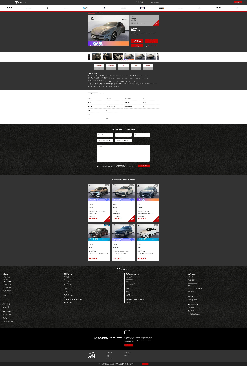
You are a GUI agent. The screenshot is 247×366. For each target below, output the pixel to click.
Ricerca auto (127, 353)
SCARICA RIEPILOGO (137, 46)
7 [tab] (123, 60)
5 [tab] (119, 60)
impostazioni (130, 364)
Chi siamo (108, 353)
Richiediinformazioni (137, 41)
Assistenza (238, 2)
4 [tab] (117, 60)
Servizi (107, 355)
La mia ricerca (91, 13)
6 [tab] (121, 60)
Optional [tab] (102, 93)
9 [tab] (127, 60)
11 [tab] (131, 60)
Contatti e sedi (109, 358)
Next (160, 56)
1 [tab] (112, 60)
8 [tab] (125, 60)
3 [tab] (115, 60)
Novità (107, 356)
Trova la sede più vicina (152, 45)
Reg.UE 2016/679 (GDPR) (121, 165)
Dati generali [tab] (93, 93)
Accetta (145, 364)
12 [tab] (133, 60)
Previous (86, 56)
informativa (134, 337)
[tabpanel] (129, 56)
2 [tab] (113, 60)
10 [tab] (129, 60)
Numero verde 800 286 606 (152, 41)
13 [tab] (135, 60)
